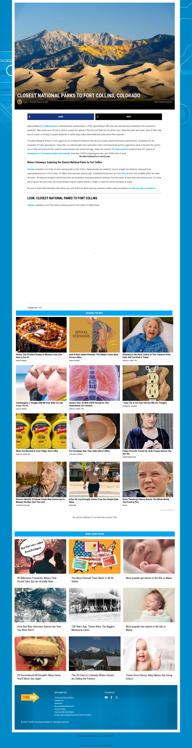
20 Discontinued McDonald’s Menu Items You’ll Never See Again (39, 677)
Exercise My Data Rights (64, 712)
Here (124, 173)
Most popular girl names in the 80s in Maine (149, 578)
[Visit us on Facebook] (112, 697)
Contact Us (58, 700)
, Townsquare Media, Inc (43, 722)
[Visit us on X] (117, 697)
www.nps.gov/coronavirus (143, 188)
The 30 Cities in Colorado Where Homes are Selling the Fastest (92, 677)
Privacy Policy (60, 709)
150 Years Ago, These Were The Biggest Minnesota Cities (93, 628)
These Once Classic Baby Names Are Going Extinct (149, 677)
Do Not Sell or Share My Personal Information (73, 715)
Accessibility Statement (64, 706)
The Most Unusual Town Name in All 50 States (92, 579)
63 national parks (120, 149)
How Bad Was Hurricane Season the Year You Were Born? (39, 628)
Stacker (25, 102)
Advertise (58, 703)
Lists (40, 308)
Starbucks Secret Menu (64, 698)
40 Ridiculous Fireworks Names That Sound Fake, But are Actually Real (36, 579)
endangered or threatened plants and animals (48, 153)
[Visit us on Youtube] (107, 697)
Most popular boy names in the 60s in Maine (146, 628)
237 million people (48, 126)
